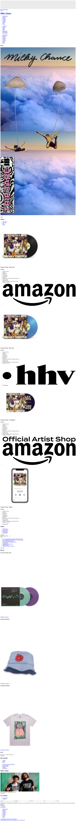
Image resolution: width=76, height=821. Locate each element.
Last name (31, 800)
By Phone (4, 798)
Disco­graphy (5, 31)
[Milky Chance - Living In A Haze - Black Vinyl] (19, 265)
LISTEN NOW (5, 524)
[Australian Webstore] (11, 729)
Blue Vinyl (5, 222)
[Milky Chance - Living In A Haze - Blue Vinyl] (19, 345)
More (4, 762)
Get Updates (5, 33)
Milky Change (5, 32)
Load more (2, 547)
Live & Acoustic (5, 529)
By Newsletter (5, 797)
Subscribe (2, 804)
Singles (4, 761)
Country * (57, 800)
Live (3, 30)
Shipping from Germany (4, 683)
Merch (4, 29)
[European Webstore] (11, 663)
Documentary (5, 532)
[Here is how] (19, 791)
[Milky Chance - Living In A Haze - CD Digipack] (19, 417)
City (44, 800)
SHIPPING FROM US (4, 617)
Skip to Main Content (4, 9)
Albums (4, 760)
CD (3, 223)
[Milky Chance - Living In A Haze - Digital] (19, 504)
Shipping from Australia (4, 749)
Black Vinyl (5, 221)
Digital (4, 224)
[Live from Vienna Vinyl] (11, 597)
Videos (4, 28)
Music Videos (5, 528)
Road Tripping (5, 531)
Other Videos (5, 530)
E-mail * (1, 800)
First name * (16, 800)
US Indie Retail (5, 385)
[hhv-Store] (39, 384)
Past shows (2, 755)
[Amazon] (39, 305)
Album (4, 27)
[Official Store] (39, 442)
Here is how (2, 793)
